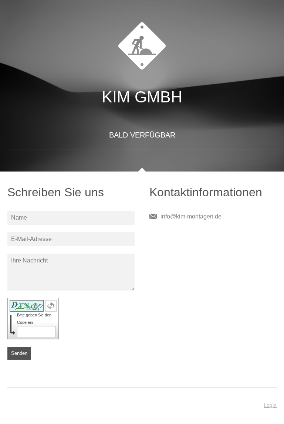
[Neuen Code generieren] (51, 306)
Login (270, 405)
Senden (19, 353)
